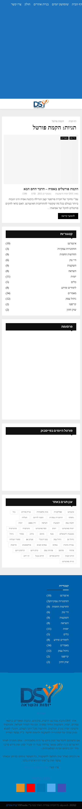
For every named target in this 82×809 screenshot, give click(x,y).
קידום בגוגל (39, 556)
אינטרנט (72, 243)
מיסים (42, 534)
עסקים (55, 545)
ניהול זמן (70, 539)
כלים (73, 282)
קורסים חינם (20, 550)
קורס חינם (34, 550)
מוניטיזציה (13, 528)
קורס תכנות (69, 556)
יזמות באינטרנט (68, 528)
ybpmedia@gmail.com (36, 767)
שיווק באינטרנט (68, 561)
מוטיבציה (26, 528)
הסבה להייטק (38, 517)
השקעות (71, 265)
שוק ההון (71, 309)
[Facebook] (61, 788)
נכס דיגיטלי (43, 539)
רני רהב (26, 556)
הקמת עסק (70, 523)
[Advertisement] (41, 55)
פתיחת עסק (48, 550)
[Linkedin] (41, 788)
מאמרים (64, 138)
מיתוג (32, 534)
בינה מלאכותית (42, 512)
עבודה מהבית (69, 545)
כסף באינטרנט (41, 528)
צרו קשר (16, 4)
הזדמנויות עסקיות (67, 248)
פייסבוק (13, 545)
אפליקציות (58, 512)
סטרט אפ (29, 539)
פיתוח (71, 550)
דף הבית (77, 4)
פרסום (61, 550)
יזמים (54, 528)
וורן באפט (32, 523)
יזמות (73, 276)
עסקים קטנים (42, 545)
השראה (72, 271)
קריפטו (72, 304)
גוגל (14, 512)
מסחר (21, 534)
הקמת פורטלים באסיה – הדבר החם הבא (51, 189)
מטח (52, 534)
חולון (27, 4)
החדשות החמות (68, 254)
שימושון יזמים (60, 4)
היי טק (72, 138)
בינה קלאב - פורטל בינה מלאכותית (21, 748)
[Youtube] (31, 788)
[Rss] (20, 788)
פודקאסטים (26, 545)
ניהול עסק (71, 298)
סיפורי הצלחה (15, 539)
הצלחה (24, 517)
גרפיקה (71, 517)
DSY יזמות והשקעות (64, 193)
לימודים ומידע (68, 287)
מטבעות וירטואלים (66, 534)
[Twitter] (51, 788)
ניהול (12, 534)
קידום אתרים (54, 556)
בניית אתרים (41, 4)
